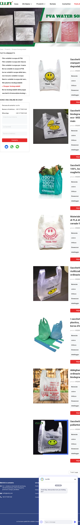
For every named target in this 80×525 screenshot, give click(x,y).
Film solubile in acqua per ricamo (14, 65)
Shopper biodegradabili (11, 86)
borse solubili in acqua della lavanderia (14, 72)
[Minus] (75, 479)
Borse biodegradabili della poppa (14, 90)
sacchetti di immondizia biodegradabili (14, 93)
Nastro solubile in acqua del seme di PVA (14, 79)
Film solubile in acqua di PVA (12, 58)
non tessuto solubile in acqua (13, 76)
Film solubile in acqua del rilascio (14, 62)
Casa (1, 49)
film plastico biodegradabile (12, 83)
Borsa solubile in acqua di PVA (13, 69)
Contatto (15, 140)
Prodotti (7, 49)
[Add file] (41, 522)
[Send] (75, 522)
